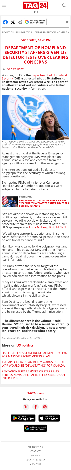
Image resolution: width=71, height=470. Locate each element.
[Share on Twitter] (12, 22)
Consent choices (35, 460)
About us (35, 464)
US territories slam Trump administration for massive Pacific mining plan (34, 354)
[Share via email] (20, 22)
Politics (8, 32)
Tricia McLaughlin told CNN (47, 227)
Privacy (35, 455)
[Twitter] (26, 407)
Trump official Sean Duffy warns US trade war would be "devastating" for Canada (34, 363)
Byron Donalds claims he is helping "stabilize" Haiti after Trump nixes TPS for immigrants (44, 203)
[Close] (67, 22)
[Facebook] (35, 407)
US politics (24, 32)
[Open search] (64, 5)
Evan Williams (15, 69)
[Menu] (4, 5)
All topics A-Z (35, 447)
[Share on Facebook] (5, 22)
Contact (35, 451)
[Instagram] (45, 407)
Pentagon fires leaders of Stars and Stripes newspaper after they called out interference (33, 374)
